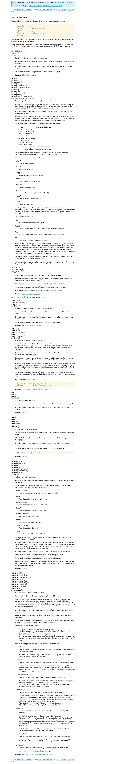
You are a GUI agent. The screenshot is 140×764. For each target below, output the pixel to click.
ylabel (27, 75)
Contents (71, 10)
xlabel (23, 75)
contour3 (35, 389)
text (35, 75)
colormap (24, 569)
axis (23, 412)
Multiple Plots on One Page (23, 10)
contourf (29, 389)
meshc (41, 389)
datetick (32, 326)
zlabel (31, 75)
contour (24, 389)
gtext (23, 294)
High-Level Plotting (61, 10)
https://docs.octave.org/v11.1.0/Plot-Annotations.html (45, 6)
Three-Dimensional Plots (45, 10)
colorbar (51, 755)
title (27, 294)
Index (13, 11)
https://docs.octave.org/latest (63, 2)
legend (46, 755)
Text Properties (58, 290)
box (26, 457)
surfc (45, 389)
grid (26, 412)
